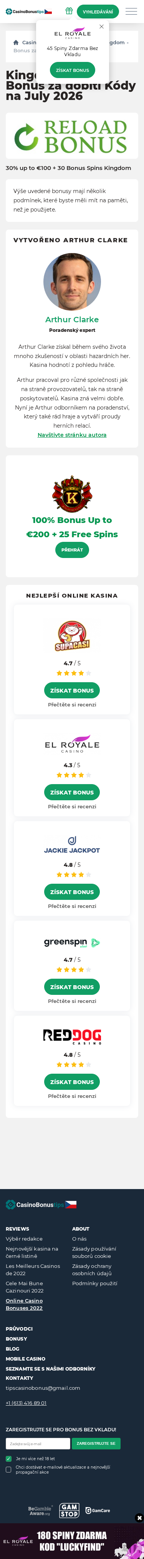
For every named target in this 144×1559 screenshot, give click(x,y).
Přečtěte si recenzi (72, 704)
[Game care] (97, 1510)
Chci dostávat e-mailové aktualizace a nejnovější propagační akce (63, 1470)
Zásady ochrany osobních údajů (92, 1270)
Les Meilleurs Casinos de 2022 (33, 1270)
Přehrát (72, 550)
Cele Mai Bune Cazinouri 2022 (24, 1287)
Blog (12, 1349)
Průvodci (19, 1329)
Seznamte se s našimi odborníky (51, 1369)
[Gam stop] (69, 1510)
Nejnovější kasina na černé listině (32, 1252)
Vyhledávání (98, 12)
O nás (79, 1239)
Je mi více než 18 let (35, 1458)
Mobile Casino (26, 1359)
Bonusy (16, 1339)
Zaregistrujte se (96, 1443)
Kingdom (113, 42)
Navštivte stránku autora (72, 434)
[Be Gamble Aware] (40, 1510)
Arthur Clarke (72, 319)
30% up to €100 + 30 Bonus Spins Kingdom (68, 168)
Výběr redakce (24, 1239)
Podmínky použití (95, 1283)
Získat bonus (72, 70)
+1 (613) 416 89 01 (26, 1403)
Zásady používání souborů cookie (94, 1252)
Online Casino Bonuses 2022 (24, 1304)
